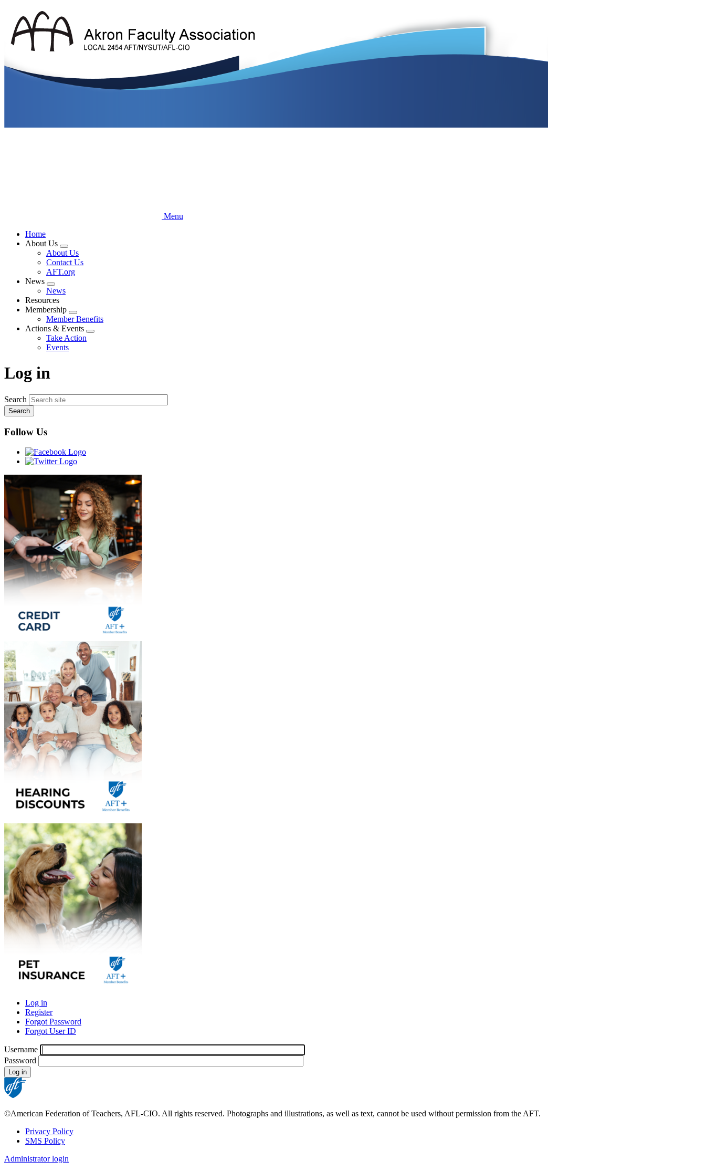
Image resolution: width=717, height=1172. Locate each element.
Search (15, 399)
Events (57, 347)
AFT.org (60, 271)
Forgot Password (53, 1021)
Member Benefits (74, 319)
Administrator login (36, 1158)
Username (21, 1049)
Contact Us (64, 262)
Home (35, 233)
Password (20, 1060)
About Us (62, 252)
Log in (36, 1002)
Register (38, 1012)
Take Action (66, 337)
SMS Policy (45, 1140)
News (56, 290)
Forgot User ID (50, 1031)
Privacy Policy (49, 1131)
